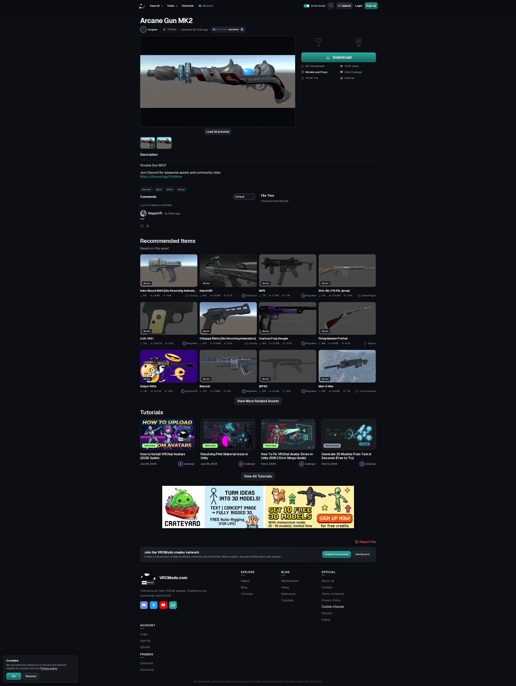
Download (342, 57)
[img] (258, 507)
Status (325, 619)
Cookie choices (332, 607)
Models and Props (317, 72)
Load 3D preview (217, 132)
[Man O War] (347, 371)
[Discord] (144, 605)
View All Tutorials (258, 476)
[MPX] (287, 276)
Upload (346, 5)
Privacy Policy (331, 600)
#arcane (146, 189)
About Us (327, 581)
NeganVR (155, 213)
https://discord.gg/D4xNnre (161, 176)
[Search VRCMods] (330, 5)
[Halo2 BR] (228, 276)
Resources (288, 594)
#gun (159, 189)
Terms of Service (332, 594)
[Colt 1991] (169, 323)
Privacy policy (49, 668)
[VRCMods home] (141, 5)
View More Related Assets (258, 401)
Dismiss (31, 676)
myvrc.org (146, 669)
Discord (208, 5)
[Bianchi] (228, 371)
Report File (367, 542)
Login (358, 5)
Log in (143, 205)
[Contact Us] (173, 605)
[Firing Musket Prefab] (347, 323)
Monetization (290, 581)
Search (245, 581)
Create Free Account (337, 554)
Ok (14, 676)
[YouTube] (163, 605)
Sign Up (145, 640)
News (285, 587)
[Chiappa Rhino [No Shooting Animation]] (228, 323)
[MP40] (287, 371)
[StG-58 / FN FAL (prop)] (347, 276)
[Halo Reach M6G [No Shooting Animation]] (169, 276)
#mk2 (170, 189)
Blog (244, 587)
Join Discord (362, 554)
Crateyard (146, 663)
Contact (326, 587)
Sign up (371, 5)
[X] (153, 605)
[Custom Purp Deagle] (287, 323)
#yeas (181, 189)
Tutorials (187, 5)
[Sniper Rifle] (169, 371)
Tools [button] (170, 5)
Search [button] (154, 5)
